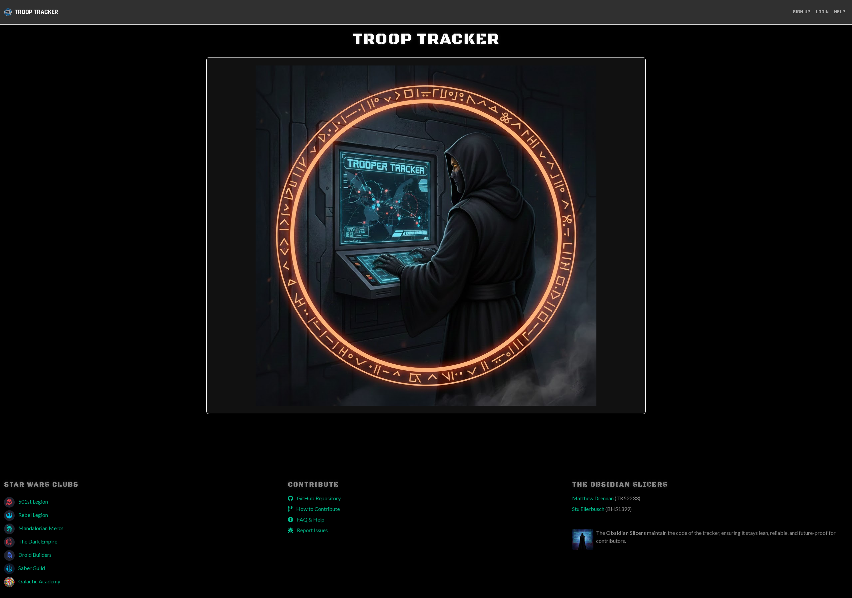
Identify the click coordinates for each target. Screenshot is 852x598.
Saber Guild (31, 568)
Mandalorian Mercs (40, 528)
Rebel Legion (32, 515)
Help (839, 11)
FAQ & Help (310, 519)
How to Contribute (317, 509)
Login (822, 11)
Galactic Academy (38, 581)
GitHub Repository (318, 498)
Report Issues (312, 530)
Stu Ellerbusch (602, 509)
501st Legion (32, 501)
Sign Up (801, 11)
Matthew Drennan (606, 498)
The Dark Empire (37, 541)
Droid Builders (34, 554)
